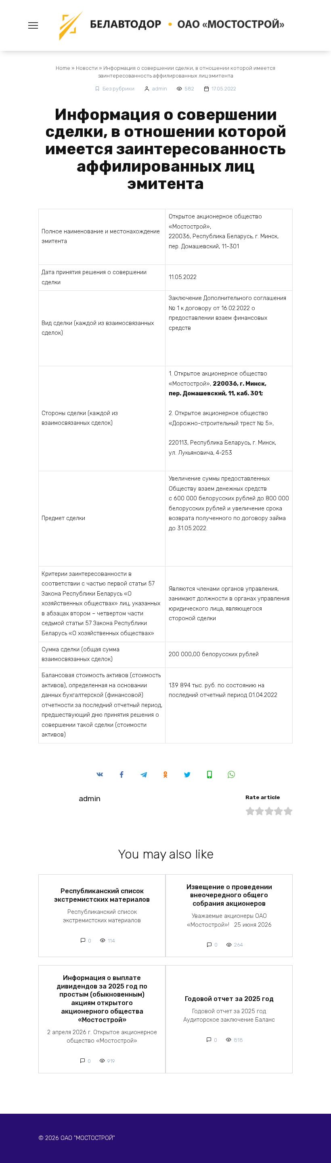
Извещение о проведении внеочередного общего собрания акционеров (229, 895)
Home (63, 68)
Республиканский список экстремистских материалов (102, 895)
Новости (87, 68)
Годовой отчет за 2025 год (229, 998)
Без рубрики (118, 89)
